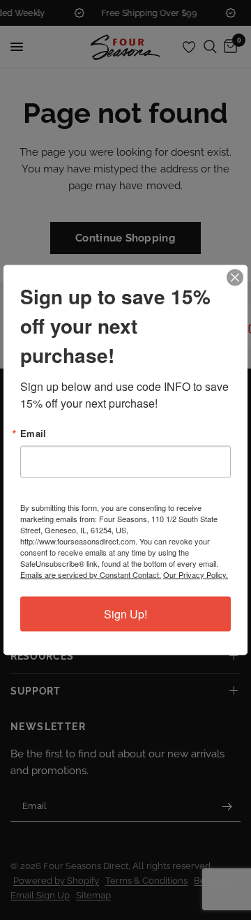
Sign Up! (125, 614)
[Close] (235, 277)
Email (33, 433)
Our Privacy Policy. (195, 574)
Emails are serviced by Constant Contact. (90, 574)
